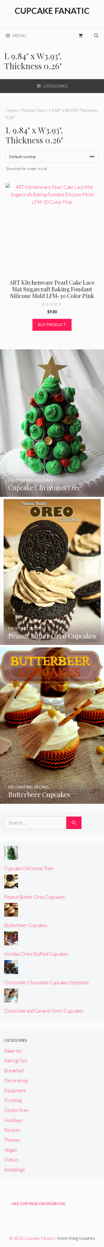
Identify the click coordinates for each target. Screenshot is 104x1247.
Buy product (52, 324)
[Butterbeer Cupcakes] (52, 800)
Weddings (14, 1170)
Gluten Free (16, 1110)
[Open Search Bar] (96, 35)
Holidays (13, 1120)
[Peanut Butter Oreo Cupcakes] (52, 641)
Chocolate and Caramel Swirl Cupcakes (43, 1011)
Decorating (15, 1080)
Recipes (12, 1130)
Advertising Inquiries (76, 1238)
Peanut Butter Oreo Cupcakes (34, 897)
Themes (12, 1140)
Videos (11, 1160)
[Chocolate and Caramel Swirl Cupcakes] (11, 998)
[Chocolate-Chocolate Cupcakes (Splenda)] (11, 970)
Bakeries (13, 1051)
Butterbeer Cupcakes (25, 925)
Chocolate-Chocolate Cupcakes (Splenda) (46, 982)
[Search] (74, 823)
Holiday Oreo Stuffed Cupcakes (36, 954)
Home (12, 110)
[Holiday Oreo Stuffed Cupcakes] (11, 942)
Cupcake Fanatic (52, 11)
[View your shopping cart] (80, 35)
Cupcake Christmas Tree (28, 868)
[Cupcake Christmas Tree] (52, 493)
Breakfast (14, 1070)
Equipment (15, 1090)
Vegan (10, 1150)
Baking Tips (15, 1060)
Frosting (13, 1100)
